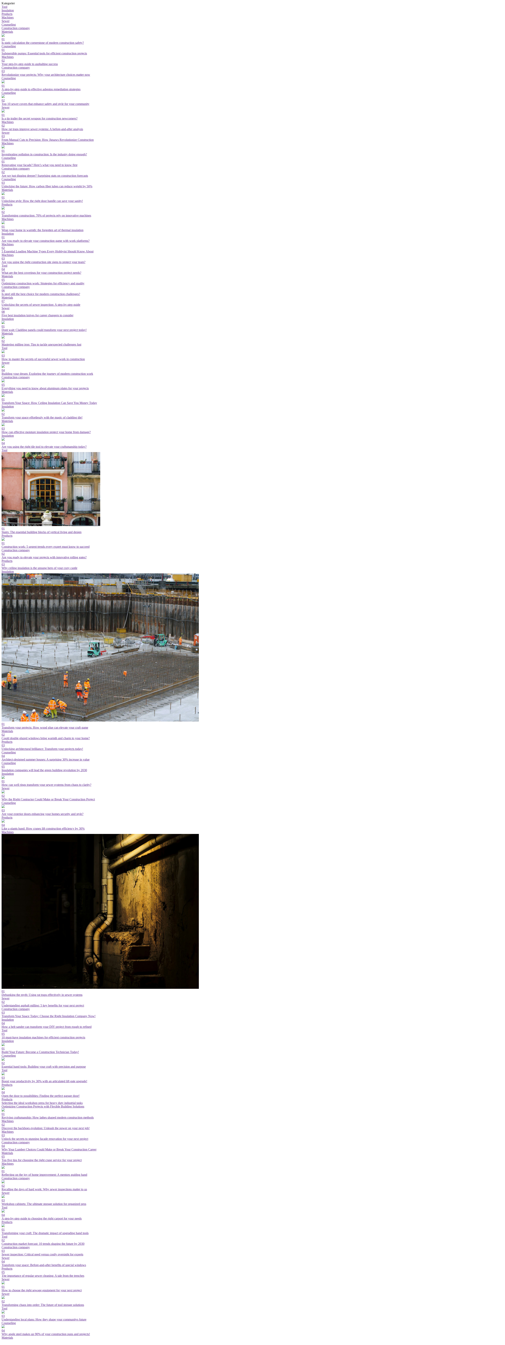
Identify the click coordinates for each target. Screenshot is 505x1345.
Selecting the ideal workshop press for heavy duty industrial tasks (42, 1103)
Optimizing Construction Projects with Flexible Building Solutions (43, 1106)
